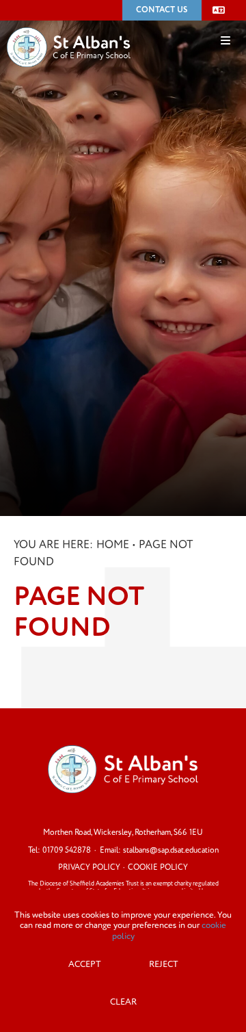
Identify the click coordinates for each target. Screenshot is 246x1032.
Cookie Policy (158, 867)
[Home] (69, 27)
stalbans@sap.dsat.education (171, 850)
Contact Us (162, 10)
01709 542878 (66, 850)
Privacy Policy (89, 867)
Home (112, 545)
